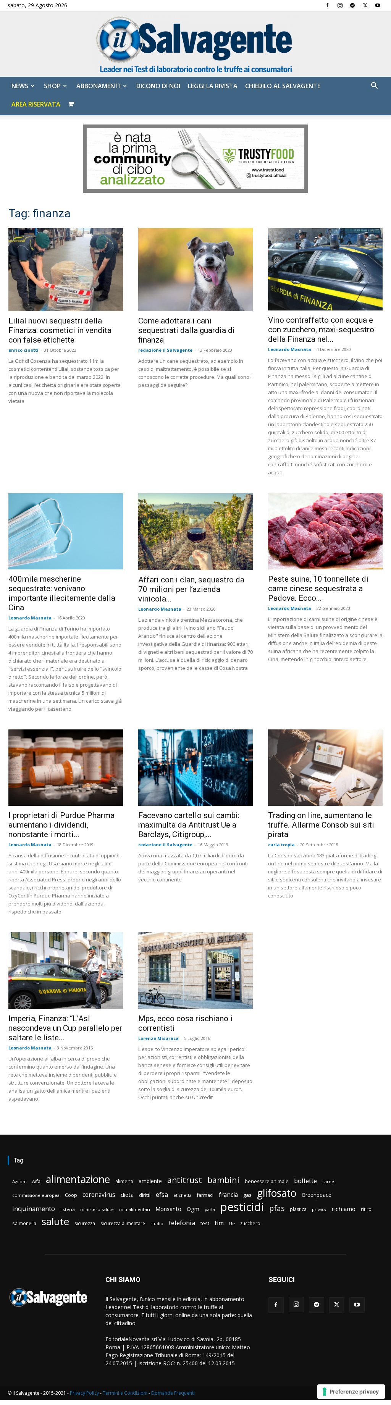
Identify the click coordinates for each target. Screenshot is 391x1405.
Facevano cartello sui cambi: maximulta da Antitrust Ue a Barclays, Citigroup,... (188, 825)
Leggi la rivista (213, 86)
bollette (305, 1181)
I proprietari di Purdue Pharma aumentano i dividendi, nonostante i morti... (61, 825)
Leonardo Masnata (289, 349)
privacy (319, 1209)
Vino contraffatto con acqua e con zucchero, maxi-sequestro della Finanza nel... (321, 329)
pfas (276, 1209)
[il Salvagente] (195, 44)
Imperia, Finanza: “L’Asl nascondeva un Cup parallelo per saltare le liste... (65, 1028)
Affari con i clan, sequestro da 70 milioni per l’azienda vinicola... (191, 589)
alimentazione (78, 1179)
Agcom (19, 1181)
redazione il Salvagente (165, 350)
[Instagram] (340, 5)
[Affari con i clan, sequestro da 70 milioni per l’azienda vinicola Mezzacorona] (195, 531)
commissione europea (36, 1195)
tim (219, 1223)
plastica (298, 1209)
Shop (52, 86)
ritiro (366, 1209)
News (19, 86)
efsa (162, 1195)
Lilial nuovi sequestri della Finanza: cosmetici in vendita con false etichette (59, 330)
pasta (210, 1209)
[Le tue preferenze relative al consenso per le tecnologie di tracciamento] (351, 1391)
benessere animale (267, 1181)
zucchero (250, 1223)
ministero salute (97, 1209)
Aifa (36, 1181)
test (204, 1223)
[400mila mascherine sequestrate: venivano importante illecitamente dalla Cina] (65, 531)
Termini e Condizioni (125, 1393)
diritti (144, 1195)
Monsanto (168, 1209)
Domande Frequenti (173, 1393)
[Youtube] (377, 5)
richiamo (343, 1209)
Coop (71, 1195)
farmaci (205, 1195)
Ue (232, 1223)
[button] (374, 86)
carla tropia (281, 844)
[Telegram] (352, 5)
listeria (67, 1209)
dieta (127, 1194)
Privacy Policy (84, 1393)
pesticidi (242, 1207)
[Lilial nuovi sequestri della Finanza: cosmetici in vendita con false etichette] (65, 269)
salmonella (24, 1223)
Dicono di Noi (158, 86)
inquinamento (33, 1209)
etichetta (182, 1195)
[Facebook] (327, 5)
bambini (223, 1180)
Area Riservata (35, 104)
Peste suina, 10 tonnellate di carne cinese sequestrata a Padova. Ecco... (318, 588)
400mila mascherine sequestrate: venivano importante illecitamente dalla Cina (61, 593)
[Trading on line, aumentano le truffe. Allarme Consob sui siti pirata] (325, 767)
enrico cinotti (23, 350)
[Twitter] (365, 5)
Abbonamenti (98, 86)
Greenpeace (316, 1194)
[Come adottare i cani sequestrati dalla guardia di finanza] (195, 269)
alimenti (124, 1181)
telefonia (182, 1223)
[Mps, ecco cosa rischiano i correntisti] (195, 970)
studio (156, 1223)
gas (247, 1195)
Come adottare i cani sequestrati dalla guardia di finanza (186, 330)
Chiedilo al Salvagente (282, 86)
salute (55, 1221)
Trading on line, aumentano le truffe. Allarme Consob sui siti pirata (321, 825)
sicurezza (84, 1223)
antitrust (184, 1180)
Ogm (193, 1209)
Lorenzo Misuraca (158, 1038)
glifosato (276, 1193)
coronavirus (98, 1195)
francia (228, 1195)
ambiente (150, 1181)
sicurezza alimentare (122, 1223)
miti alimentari (134, 1209)
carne (328, 1181)
